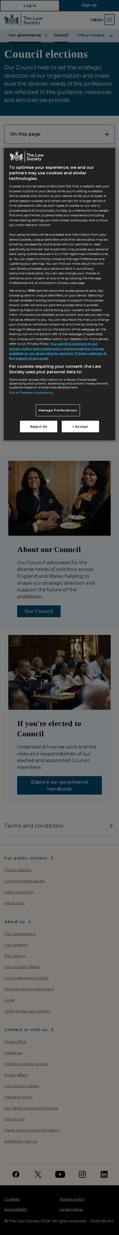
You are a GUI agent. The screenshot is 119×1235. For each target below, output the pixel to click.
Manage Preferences (58, 410)
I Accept (80, 427)
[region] (59, 294)
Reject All (38, 427)
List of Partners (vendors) (31, 392)
